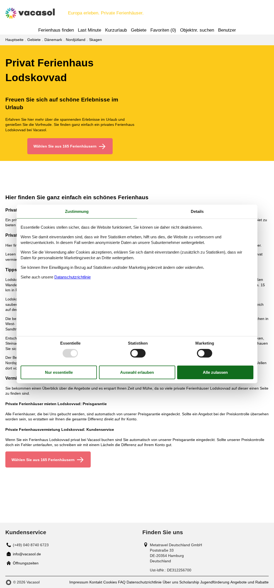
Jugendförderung (214, 582)
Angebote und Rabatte (249, 582)
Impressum (78, 582)
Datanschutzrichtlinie (72, 277)
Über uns (170, 582)
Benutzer (227, 30)
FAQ (121, 582)
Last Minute (89, 30)
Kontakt (95, 582)
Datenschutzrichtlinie (144, 582)
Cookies (110, 582)
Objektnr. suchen (197, 30)
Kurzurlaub (116, 30)
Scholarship (189, 582)
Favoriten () (163, 30)
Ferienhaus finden (56, 30)
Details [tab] (197, 211)
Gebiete (138, 30)
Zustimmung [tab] (77, 211)
